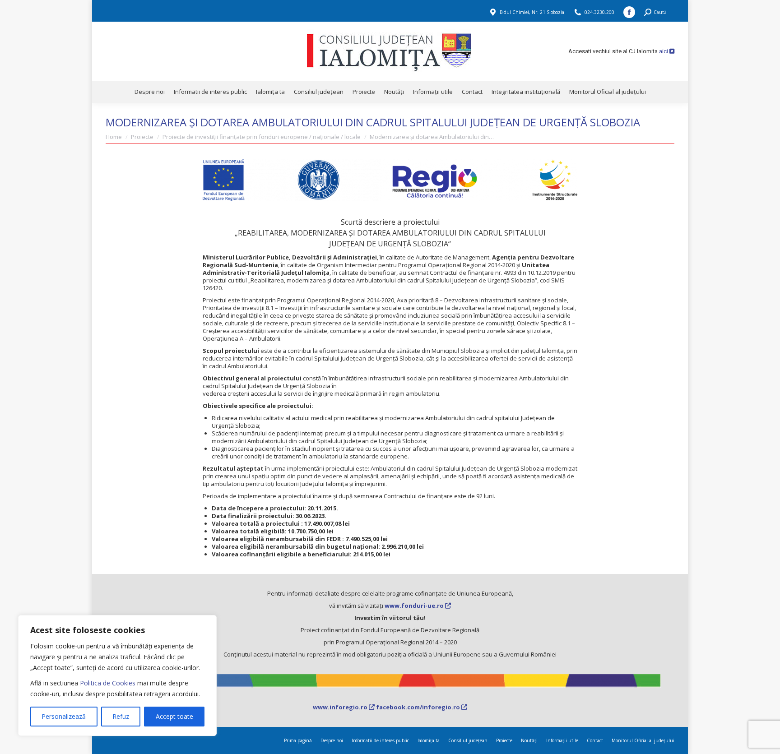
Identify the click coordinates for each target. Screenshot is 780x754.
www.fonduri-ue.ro (415, 605)
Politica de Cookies (107, 683)
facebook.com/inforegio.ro (418, 707)
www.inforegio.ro (341, 707)
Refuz (120, 716)
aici (664, 51)
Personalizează (64, 716)
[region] (117, 675)
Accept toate (174, 716)
